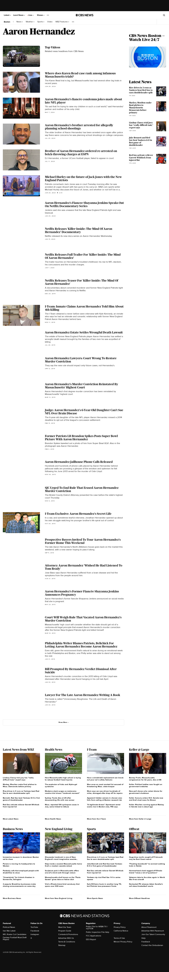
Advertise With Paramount (152, 931)
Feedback (145, 942)
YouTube (34, 927)
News (19, 22)
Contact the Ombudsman (152, 945)
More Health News (53, 819)
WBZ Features (61, 22)
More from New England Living (58, 898)
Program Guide (64, 931)
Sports (40, 22)
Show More (63, 722)
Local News (18, 15)
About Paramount (149, 927)
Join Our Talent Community (153, 934)
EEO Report (91, 939)
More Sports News (95, 898)
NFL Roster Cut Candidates (14, 934)
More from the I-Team (96, 819)
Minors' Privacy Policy (123, 942)
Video (49, 22)
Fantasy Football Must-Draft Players (15, 938)
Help (143, 938)
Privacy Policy (120, 927)
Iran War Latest (9, 931)
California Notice (121, 931)
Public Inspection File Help (97, 932)
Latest (7, 15)
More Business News (12, 898)
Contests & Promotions (68, 934)
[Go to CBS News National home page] (84, 15)
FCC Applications (93, 936)
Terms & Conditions (66, 942)
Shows (40, 15)
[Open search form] (164, 15)
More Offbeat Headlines (139, 898)
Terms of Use (119, 938)
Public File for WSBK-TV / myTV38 (97, 928)
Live (30, 15)
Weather (29, 22)
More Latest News (11, 819)
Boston (7, 22)
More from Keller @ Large (140, 819)
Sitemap (61, 945)
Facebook (35, 931)
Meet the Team (64, 927)
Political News (9, 927)
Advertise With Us (66, 938)
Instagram (35, 934)
